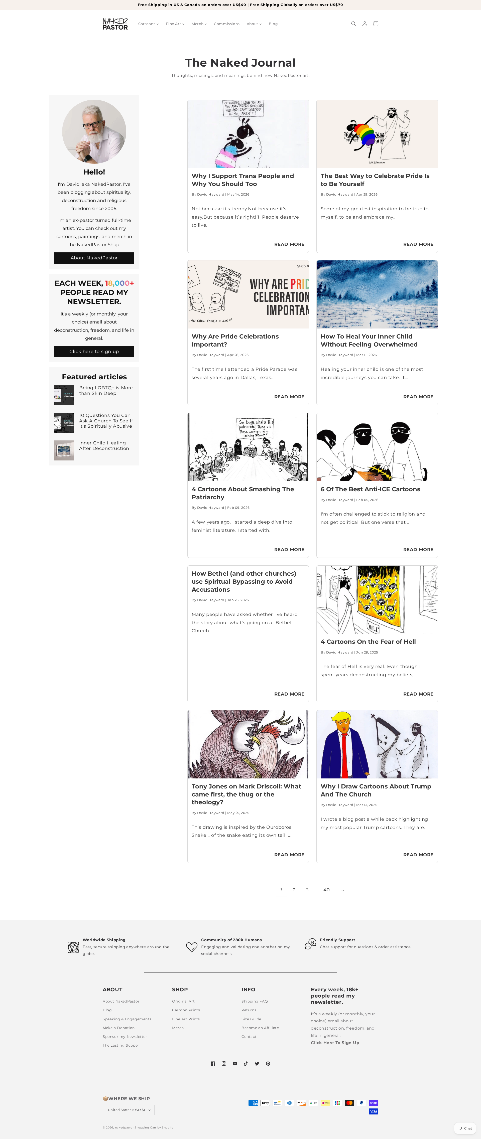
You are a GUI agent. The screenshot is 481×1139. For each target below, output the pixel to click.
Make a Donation (119, 1028)
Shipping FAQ (255, 1001)
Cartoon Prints (186, 1010)
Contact (249, 1036)
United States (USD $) (126, 1110)
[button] (353, 23)
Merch (178, 1028)
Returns (249, 1010)
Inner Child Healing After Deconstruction (104, 445)
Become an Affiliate (260, 1028)
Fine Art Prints (186, 1019)
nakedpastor (124, 1127)
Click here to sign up (94, 352)
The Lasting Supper (121, 1045)
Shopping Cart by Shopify (154, 1127)
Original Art (183, 1001)
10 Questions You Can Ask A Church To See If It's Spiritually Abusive (106, 421)
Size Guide (251, 1019)
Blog (107, 1010)
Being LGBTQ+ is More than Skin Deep (106, 390)
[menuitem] (149, 24)
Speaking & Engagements (127, 1019)
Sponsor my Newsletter (125, 1036)
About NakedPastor (94, 258)
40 (326, 890)
